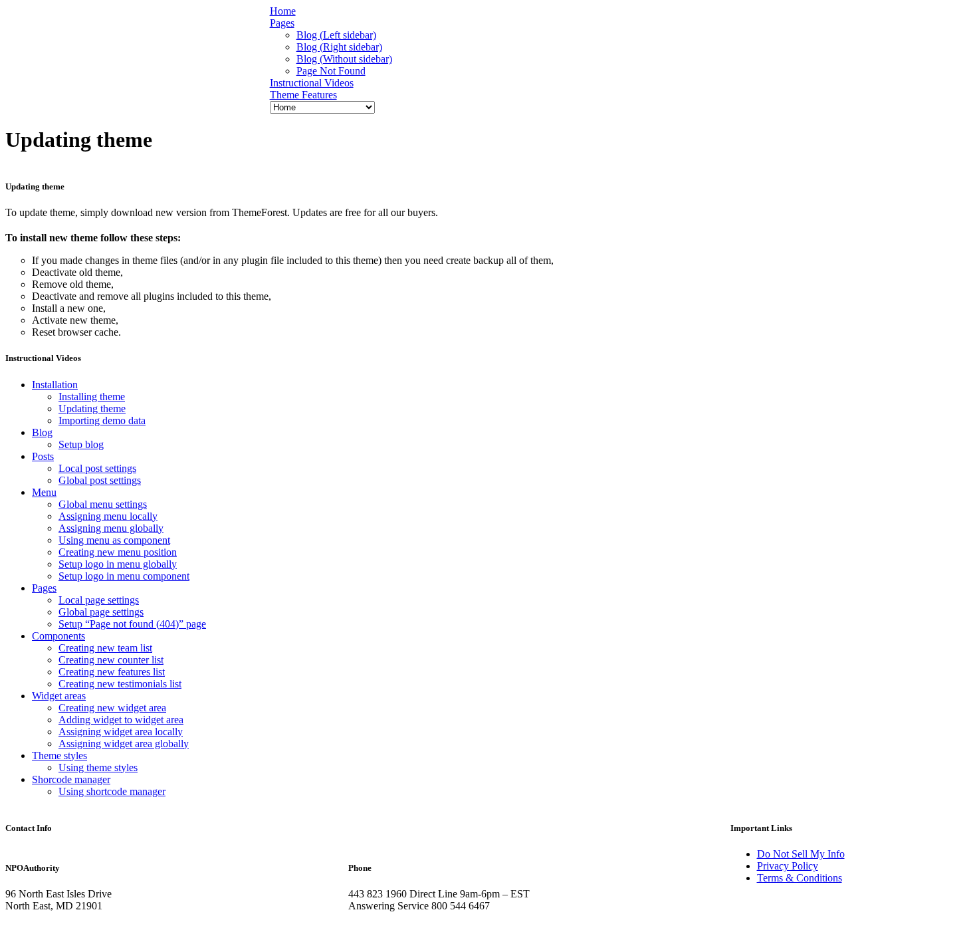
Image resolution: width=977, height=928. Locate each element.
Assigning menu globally (110, 528)
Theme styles (59, 755)
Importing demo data (102, 420)
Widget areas (59, 695)
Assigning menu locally (108, 516)
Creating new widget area (112, 707)
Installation (55, 384)
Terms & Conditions (799, 877)
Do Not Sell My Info (801, 854)
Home (283, 11)
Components (58, 635)
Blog (42, 432)
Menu (44, 492)
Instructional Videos (312, 82)
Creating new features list (111, 671)
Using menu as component (114, 540)
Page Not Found (331, 70)
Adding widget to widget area (120, 719)
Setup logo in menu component (123, 576)
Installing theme (91, 396)
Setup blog (81, 444)
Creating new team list (105, 647)
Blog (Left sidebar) (336, 35)
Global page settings (101, 612)
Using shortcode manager (111, 791)
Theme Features (303, 94)
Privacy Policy (787, 865)
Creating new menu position (117, 552)
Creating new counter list (110, 659)
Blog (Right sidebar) (339, 47)
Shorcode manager (71, 779)
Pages (282, 23)
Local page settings (98, 600)
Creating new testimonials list (119, 683)
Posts (43, 456)
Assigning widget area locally (120, 731)
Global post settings (99, 480)
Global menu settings (102, 504)
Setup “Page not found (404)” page (132, 624)
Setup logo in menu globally (117, 564)
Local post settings (97, 468)
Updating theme (92, 408)
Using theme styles (98, 767)
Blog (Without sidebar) (344, 58)
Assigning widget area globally (123, 743)
